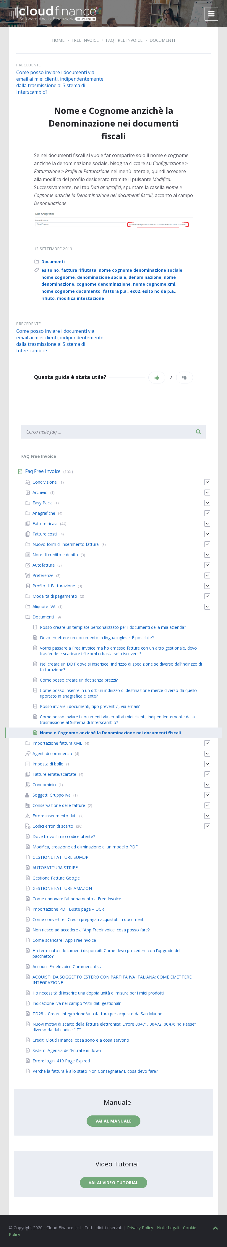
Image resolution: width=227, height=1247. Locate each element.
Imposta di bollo (48, 764)
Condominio (44, 784)
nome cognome (58, 277)
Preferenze (43, 575)
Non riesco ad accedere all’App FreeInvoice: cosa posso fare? (91, 930)
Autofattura (44, 565)
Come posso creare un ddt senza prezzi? (79, 680)
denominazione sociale (101, 277)
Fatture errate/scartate (54, 774)
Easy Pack (42, 503)
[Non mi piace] (184, 377)
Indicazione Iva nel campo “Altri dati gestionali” (77, 1003)
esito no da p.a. (158, 291)
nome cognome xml (154, 284)
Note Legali (168, 1227)
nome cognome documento (70, 291)
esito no (50, 270)
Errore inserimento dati (55, 815)
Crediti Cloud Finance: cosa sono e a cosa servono (81, 1040)
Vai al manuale (113, 1121)
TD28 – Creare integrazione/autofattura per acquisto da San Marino (98, 1013)
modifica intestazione (80, 298)
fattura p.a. (115, 291)
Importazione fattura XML (57, 743)
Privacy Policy (140, 1227)
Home (58, 40)
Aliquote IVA (44, 606)
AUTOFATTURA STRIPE (55, 867)
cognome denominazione (104, 284)
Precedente (28, 65)
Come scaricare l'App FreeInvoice (64, 940)
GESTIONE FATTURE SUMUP (60, 857)
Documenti (162, 40)
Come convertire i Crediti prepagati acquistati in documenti (89, 919)
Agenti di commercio (52, 753)
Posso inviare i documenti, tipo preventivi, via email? (90, 706)
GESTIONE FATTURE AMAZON (62, 888)
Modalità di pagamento (55, 596)
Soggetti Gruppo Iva (52, 795)
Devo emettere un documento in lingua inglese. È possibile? (97, 637)
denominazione (145, 277)
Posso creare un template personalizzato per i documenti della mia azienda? (113, 627)
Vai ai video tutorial (114, 1182)
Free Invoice (85, 40)
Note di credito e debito (55, 554)
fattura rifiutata (78, 270)
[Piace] (156, 377)
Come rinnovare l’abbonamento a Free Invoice (77, 898)
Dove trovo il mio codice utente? (64, 836)
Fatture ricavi (45, 523)
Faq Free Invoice (124, 40)
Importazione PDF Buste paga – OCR (68, 909)
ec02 (135, 291)
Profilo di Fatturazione (54, 586)
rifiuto (48, 298)
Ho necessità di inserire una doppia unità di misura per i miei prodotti (98, 993)
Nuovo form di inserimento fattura (66, 544)
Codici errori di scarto (53, 826)
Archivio (40, 492)
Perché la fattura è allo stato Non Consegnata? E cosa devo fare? (95, 1071)
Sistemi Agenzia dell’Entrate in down (67, 1050)
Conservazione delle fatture (59, 805)
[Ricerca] (198, 431)
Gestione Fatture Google (56, 878)
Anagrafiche (44, 513)
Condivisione (45, 482)
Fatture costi (45, 534)
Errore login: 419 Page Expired (61, 1061)
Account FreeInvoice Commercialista (68, 966)
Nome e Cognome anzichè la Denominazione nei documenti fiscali (110, 733)
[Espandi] (207, 482)
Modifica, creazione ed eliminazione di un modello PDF (85, 847)
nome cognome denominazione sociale (140, 270)
